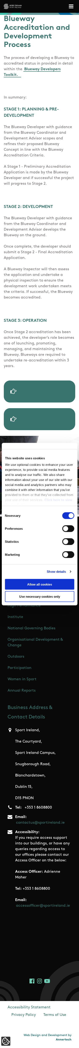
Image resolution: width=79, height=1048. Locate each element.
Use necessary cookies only (39, 596)
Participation (19, 668)
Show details (56, 571)
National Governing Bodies (31, 628)
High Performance (24, 606)
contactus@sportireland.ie (40, 823)
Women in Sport (22, 679)
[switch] (68, 528)
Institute (15, 617)
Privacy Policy (23, 1015)
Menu (71, 6)
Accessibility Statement (29, 1007)
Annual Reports (22, 691)
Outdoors (16, 657)
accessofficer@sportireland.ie (43, 906)
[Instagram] (39, 981)
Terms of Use (54, 1015)
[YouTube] (47, 981)
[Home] (13, 6)
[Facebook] (32, 981)
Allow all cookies (39, 584)
